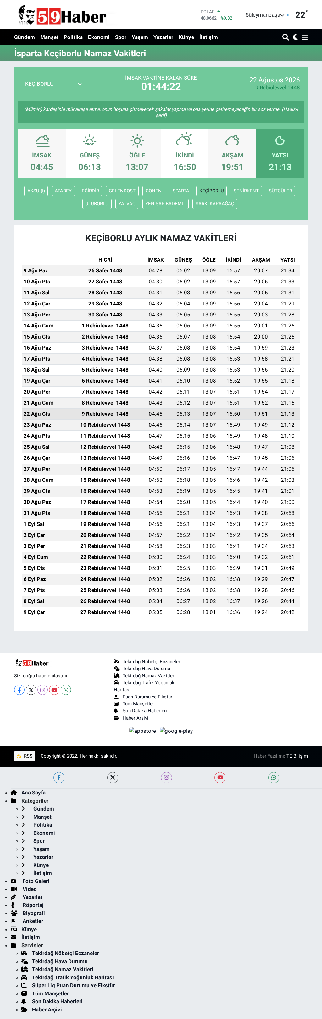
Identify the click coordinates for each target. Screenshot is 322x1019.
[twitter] (112, 777)
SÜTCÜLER (280, 191)
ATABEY (63, 191)
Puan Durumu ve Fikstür (147, 697)
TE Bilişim (297, 756)
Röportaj (32, 905)
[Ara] (286, 37)
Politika (73, 37)
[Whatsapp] (66, 690)
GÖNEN (154, 191)
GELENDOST (122, 191)
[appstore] (143, 730)
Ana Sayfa (33, 792)
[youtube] (219, 777)
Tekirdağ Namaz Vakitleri (149, 676)
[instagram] (166, 777)
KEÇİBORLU (211, 191)
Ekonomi (99, 37)
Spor (120, 37)
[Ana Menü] (303, 37)
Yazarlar (163, 37)
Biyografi (33, 913)
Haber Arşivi (135, 718)
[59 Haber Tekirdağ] (77, 14)
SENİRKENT (246, 191)
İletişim (208, 37)
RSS (27, 756)
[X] (31, 690)
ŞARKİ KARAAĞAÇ (215, 204)
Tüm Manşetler (138, 704)
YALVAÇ (127, 204)
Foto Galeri (35, 881)
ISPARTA (180, 191)
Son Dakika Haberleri (145, 711)
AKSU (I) (36, 191)
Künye (186, 37)
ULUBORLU (96, 204)
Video (29, 889)
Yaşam (140, 37)
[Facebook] (19, 690)
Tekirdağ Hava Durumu (146, 668)
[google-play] (176, 730)
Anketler (32, 921)
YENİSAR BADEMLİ (165, 204)
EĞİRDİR (90, 191)
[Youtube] (54, 690)
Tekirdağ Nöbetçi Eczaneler (151, 661)
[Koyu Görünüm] (294, 37)
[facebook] (58, 777)
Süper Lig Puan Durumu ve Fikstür (73, 985)
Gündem (24, 37)
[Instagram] (42, 690)
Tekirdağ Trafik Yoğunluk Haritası (73, 977)
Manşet (49, 37)
